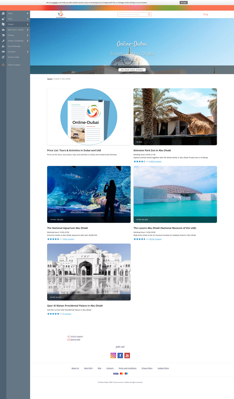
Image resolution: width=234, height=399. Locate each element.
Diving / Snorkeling (15, 41)
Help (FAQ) (88, 368)
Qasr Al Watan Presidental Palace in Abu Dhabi (75, 305)
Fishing (11, 35)
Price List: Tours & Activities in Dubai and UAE (74, 150)
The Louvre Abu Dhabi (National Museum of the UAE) (165, 228)
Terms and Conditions (127, 368)
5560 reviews (68, 239)
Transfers (12, 51)
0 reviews (67, 314)
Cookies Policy (163, 368)
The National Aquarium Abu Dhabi (67, 228)
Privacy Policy (147, 368)
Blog (205, 14)
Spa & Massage (14, 46)
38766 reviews (155, 239)
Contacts (109, 368)
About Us (75, 368)
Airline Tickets (13, 57)
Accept (183, 2)
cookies (54, 2)
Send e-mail (75, 339)
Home (10, 13)
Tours (10, 19)
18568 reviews (155, 161)
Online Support (14, 65)
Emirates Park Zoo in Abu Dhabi (152, 150)
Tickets (11, 24)
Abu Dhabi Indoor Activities (132, 70)
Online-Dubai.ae (61, 17)
